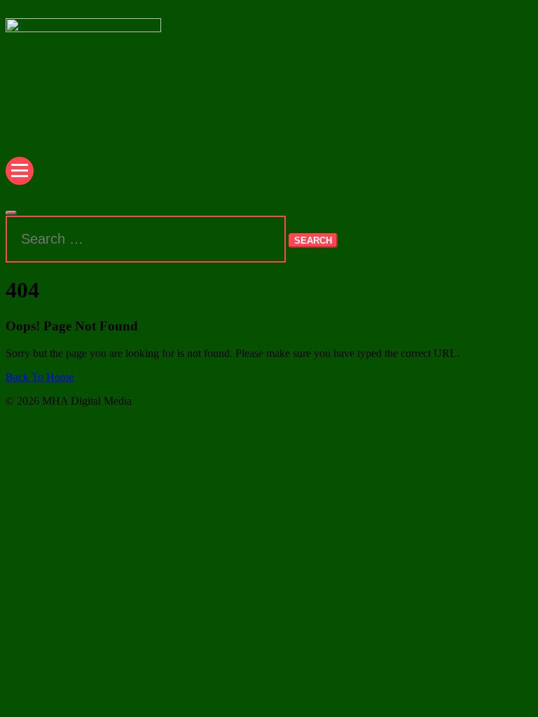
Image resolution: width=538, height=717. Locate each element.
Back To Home (40, 377)
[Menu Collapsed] (20, 171)
